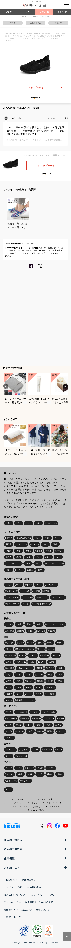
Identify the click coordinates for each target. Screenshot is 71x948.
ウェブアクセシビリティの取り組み (22, 887)
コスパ (38, 694)
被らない (51, 649)
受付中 (13, 23)
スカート (38, 585)
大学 (9, 551)
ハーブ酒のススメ (51, 806)
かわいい (58, 725)
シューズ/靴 (25, 591)
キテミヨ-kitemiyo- (13, 243)
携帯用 (39, 668)
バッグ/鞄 (36, 591)
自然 (30, 731)
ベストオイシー (32, 803)
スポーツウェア (41, 597)
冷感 (19, 624)
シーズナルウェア (58, 597)
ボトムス (28, 585)
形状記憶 (51, 631)
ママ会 (48, 551)
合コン (47, 538)
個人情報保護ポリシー (15, 894)
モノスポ (46, 803)
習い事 (18, 557)
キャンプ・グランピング (54, 563)
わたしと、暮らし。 (13, 803)
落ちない (41, 649)
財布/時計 (46, 591)
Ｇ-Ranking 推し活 (35, 810)
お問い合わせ (11, 879)
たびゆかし (35, 806)
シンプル (8, 731)
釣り (9, 570)
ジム (58, 557)
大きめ (8, 662)
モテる (28, 687)
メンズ (9, 12)
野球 (38, 563)
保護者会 (38, 551)
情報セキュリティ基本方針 (18, 909)
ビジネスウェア (51, 585)
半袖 (18, 675)
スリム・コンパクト (25, 668)
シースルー (34, 712)
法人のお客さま (13, 849)
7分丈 (60, 675)
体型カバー (29, 681)
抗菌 (30, 631)
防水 (29, 624)
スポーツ (48, 557)
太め (32, 662)
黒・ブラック (23, 750)
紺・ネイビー (47, 750)
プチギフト (50, 768)
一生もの (8, 694)
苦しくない (9, 643)
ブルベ (18, 687)
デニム (8, 712)
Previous (5, 386)
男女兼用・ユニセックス (25, 700)
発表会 (8, 557)
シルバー (58, 750)
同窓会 (8, 544)
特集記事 (58, 23)
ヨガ (28, 563)
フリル (18, 725)
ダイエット (19, 570)
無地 (48, 725)
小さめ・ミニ (20, 662)
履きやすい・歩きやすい (25, 649)
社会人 (50, 774)
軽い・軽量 (9, 668)
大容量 (51, 662)
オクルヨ (41, 799)
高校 (55, 544)
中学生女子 (29, 768)
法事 (40, 570)
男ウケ (38, 687)
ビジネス (8, 538)
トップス (8, 585)
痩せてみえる (10, 655)
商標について (43, 909)
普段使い (50, 731)
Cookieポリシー (12, 902)
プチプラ (28, 694)
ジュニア (8, 768)
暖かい (60, 643)
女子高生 (18, 768)
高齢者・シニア (11, 781)
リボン (28, 725)
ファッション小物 (12, 597)
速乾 (39, 624)
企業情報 (9, 858)
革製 (38, 725)
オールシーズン (51, 523)
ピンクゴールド (21, 756)
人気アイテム (35, 23)
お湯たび (52, 799)
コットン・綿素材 (49, 712)
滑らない (20, 643)
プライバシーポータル (42, 894)
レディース (44, 12)
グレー (35, 750)
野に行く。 (58, 803)
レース (8, 725)
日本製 (8, 681)
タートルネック (21, 712)
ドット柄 (60, 718)
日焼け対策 (55, 655)
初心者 (40, 768)
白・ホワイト (10, 750)
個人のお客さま (13, 840)
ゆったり (42, 662)
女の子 (40, 774)
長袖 (28, 675)
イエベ (8, 687)
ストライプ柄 (48, 718)
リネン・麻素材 (11, 718)
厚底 (60, 681)
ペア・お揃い (50, 694)
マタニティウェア (12, 604)
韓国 (18, 681)
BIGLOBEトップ (12, 917)
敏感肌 (40, 681)
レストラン (34, 544)
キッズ (26, 12)
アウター (18, 585)
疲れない (50, 643)
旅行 (45, 544)
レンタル (50, 681)
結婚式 (30, 570)
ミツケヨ (23, 806)
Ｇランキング (17, 799)
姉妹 (30, 774)
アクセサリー (27, 597)
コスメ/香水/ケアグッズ (41, 604)
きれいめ (40, 731)
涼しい (8, 649)
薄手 (9, 675)
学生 (60, 774)
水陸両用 (20, 631)
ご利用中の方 (12, 868)
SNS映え (8, 700)
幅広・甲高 (39, 675)
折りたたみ (49, 668)
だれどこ (30, 799)
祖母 (20, 774)
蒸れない (30, 643)
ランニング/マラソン (13, 563)
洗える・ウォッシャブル (55, 624)
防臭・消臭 (9, 631)
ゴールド (8, 756)
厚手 (60, 668)
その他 (25, 604)
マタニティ (59, 551)
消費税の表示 (29, 879)
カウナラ (12, 806)
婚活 (18, 551)
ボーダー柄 (24, 718)
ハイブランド (50, 687)
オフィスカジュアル (23, 538)
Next (65, 386)
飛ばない (40, 643)
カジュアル (19, 731)
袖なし (50, 675)
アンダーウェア (11, 591)
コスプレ (8, 790)
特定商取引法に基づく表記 (39, 902)
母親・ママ (9, 774)
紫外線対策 (44, 655)
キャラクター (25, 781)
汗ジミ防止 (40, 631)
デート (57, 538)
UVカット (9, 624)
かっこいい (60, 731)
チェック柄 (36, 718)
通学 (28, 557)
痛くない (22, 655)
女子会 (28, 551)
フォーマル (9, 738)
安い (18, 694)
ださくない (32, 655)
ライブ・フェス (21, 544)
